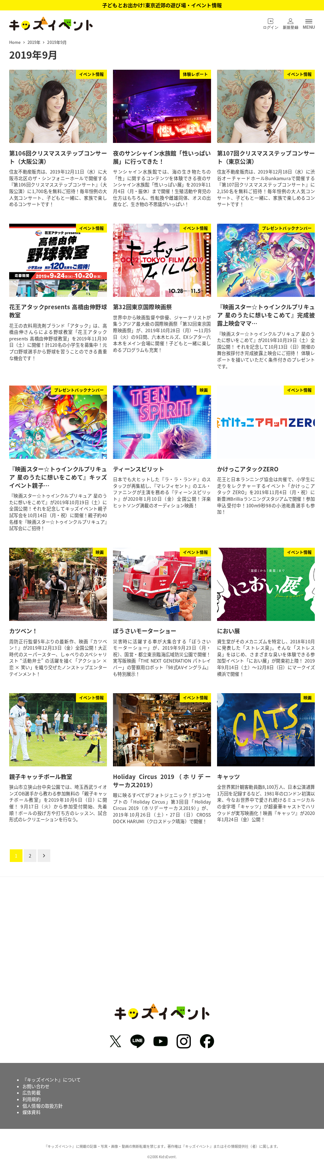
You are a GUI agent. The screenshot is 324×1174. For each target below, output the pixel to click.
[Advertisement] (162, 944)
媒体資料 (31, 1112)
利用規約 (31, 1099)
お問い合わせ (35, 1086)
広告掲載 (31, 1092)
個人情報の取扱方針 (42, 1106)
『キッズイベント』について (51, 1080)
